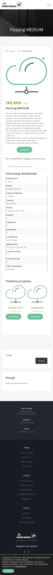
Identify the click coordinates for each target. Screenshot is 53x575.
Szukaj (9, 355)
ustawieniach (20, 566)
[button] (43, 58)
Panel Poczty (26, 490)
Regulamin (26, 498)
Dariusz (12, 51)
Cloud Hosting (38, 159)
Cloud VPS (26, 457)
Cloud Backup (26, 461)
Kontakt (26, 513)
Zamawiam (24, 150)
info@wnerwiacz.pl (26, 432)
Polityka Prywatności (26, 494)
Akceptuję (8, 571)
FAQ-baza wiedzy (26, 522)
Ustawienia (27, 518)
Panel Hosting (26, 481)
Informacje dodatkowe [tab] (20, 166)
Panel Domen (26, 485)
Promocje (26, 466)
